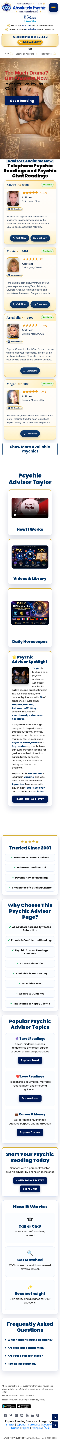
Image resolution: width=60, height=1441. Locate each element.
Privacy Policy (38, 1399)
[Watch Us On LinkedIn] (27, 1415)
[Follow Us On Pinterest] (16, 1415)
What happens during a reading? (30, 1340)
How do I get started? (22, 1364)
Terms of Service (26, 1395)
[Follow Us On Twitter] (10, 1415)
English (10, 1424)
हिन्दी (47, 1428)
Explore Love (30, 1098)
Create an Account (25, 54)
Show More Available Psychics (30, 449)
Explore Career (30, 1132)
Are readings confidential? (26, 1348)
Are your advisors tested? (25, 1356)
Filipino (25, 1428)
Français (37, 1428)
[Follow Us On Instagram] (21, 1415)
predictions (31, 29)
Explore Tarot (30, 1060)
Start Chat (30, 1189)
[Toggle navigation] (53, 7)
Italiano (14, 1428)
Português (34, 1424)
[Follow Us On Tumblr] (37, 1415)
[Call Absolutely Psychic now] (55, 1417)
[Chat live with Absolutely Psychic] (55, 1424)
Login (6, 53)
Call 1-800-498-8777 (30, 799)
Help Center (46, 54)
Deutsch (47, 1424)
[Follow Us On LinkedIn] (32, 1415)
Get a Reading (22, 100)
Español (21, 1424)
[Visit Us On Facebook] (5, 1415)
